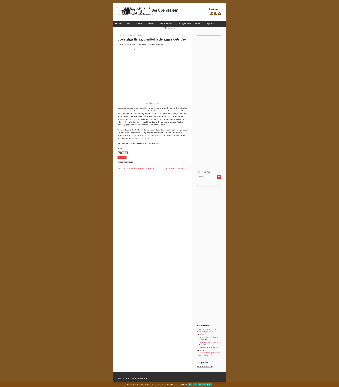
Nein (195, 384)
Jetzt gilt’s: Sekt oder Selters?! (209, 337)
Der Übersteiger (165, 10)
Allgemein (122, 157)
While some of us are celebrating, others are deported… (137, 168)
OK (190, 384)
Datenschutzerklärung (166, 24)
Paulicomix (139, 24)
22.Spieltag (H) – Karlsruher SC (176, 168)
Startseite (118, 24)
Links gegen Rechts (184, 24)
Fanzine (120, 162)
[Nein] (337, 384)
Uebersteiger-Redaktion (135, 35)
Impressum (210, 24)
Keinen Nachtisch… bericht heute (210, 342)
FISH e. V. (198, 24)
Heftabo (128, 24)
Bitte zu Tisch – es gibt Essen (208, 347)
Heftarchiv (151, 24)
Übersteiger (128, 162)
